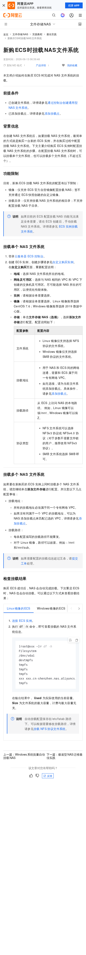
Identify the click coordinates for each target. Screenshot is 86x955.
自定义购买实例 (62, 262)
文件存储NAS (20, 34)
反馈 (49, 775)
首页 (5, 34)
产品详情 (41, 65)
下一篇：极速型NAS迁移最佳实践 (64, 756)
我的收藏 (72, 65)
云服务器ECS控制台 (29, 256)
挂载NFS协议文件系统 (50, 729)
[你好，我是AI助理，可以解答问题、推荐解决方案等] (62, 15)
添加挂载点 (52, 113)
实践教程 (37, 34)
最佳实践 (52, 34)
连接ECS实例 (22, 620)
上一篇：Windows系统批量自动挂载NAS (24, 756)
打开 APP (73, 5)
